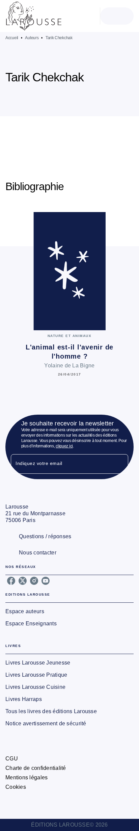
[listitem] (11, 581)
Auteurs (31, 37)
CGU (11, 758)
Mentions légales (26, 777)
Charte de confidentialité (35, 768)
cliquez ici (64, 446)
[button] (73, 96)
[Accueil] (33, 16)
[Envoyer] (120, 464)
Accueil (11, 37)
